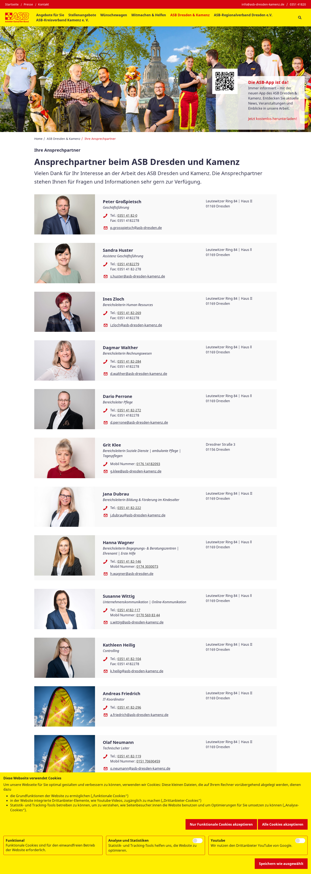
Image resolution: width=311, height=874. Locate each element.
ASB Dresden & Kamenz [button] (190, 15)
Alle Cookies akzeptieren (282, 824)
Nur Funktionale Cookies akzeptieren (221, 824)
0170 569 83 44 (148, 615)
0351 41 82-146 (129, 561)
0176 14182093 (148, 464)
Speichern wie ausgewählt (281, 863)
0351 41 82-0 (127, 215)
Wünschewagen (113, 15)
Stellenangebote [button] (82, 15)
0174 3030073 (147, 566)
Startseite (12, 4)
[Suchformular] (299, 17)
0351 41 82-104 (129, 658)
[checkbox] (198, 840)
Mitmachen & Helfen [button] (148, 15)
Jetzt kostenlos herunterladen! (272, 118)
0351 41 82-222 (129, 507)
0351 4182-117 (128, 610)
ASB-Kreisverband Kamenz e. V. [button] (62, 20)
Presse (28, 4)
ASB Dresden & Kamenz (63, 139)
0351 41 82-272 (129, 410)
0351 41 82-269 (129, 312)
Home (38, 139)
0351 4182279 (128, 264)
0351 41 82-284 (129, 361)
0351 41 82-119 (129, 756)
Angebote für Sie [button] (50, 15)
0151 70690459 (148, 761)
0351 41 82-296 (129, 707)
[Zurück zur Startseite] (17, 17)
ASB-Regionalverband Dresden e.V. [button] (243, 15)
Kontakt (43, 4)
